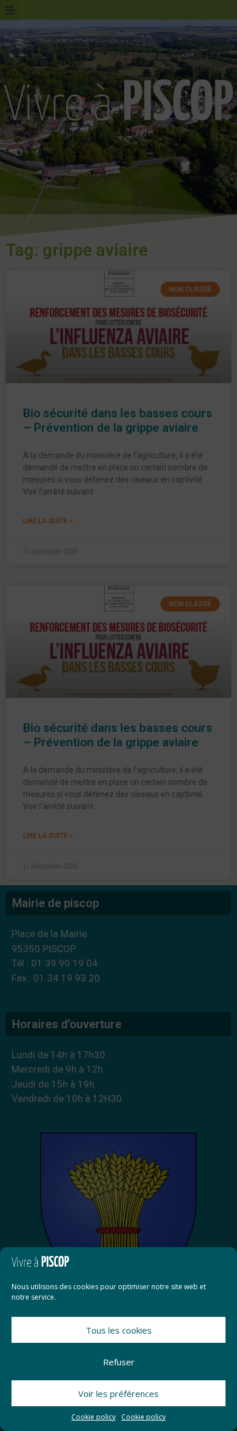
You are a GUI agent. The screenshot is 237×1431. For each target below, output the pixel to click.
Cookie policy (93, 1417)
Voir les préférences (118, 1393)
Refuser (119, 1362)
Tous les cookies (119, 1330)
